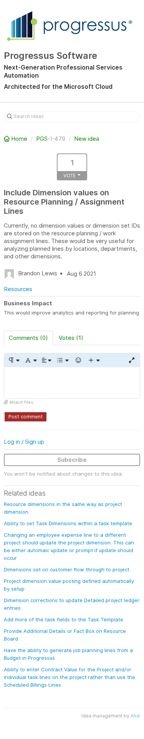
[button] (14, 360)
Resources (18, 289)
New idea (86, 138)
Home (19, 138)
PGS (42, 138)
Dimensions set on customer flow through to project (66, 569)
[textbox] (72, 383)
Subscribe (72, 459)
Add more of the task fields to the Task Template (63, 619)
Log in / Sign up (24, 441)
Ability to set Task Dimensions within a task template (68, 523)
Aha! (135, 716)
